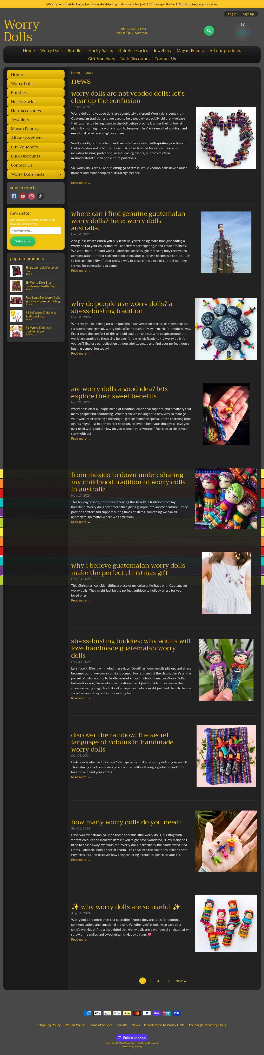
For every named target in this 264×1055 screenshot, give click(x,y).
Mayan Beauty (190, 50)
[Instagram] (31, 196)
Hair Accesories (133, 50)
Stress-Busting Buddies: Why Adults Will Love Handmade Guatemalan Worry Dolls (130, 648)
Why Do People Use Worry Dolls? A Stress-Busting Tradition (121, 307)
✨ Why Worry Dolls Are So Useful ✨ (126, 907)
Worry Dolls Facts (38, 175)
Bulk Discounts (135, 58)
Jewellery (162, 50)
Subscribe (23, 241)
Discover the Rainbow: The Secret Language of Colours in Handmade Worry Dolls (122, 742)
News (89, 72)
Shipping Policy (49, 1025)
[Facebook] (14, 196)
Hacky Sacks (100, 50)
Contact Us (165, 58)
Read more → (81, 182)
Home (29, 50)
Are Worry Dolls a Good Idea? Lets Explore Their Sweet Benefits (119, 392)
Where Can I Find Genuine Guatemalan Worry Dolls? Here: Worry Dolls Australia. (128, 221)
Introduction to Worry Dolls (164, 1025)
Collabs (122, 1025)
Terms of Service (101, 1025)
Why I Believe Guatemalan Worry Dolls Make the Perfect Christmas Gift (128, 569)
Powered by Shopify (132, 1046)
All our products (225, 50)
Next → (181, 981)
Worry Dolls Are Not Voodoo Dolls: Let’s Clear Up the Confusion (128, 97)
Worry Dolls (21, 30)
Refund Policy (75, 1025)
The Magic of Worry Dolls (207, 1025)
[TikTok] (40, 196)
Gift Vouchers (101, 58)
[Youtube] (22, 196)
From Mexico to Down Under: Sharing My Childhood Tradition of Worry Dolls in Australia (128, 482)
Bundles (75, 50)
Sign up (248, 13)
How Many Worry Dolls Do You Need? (126, 822)
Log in (232, 13)
